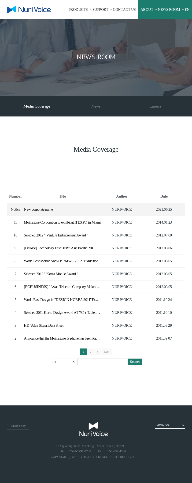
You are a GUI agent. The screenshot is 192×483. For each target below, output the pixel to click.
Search (135, 361)
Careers (155, 106)
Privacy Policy (18, 425)
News (95, 106)
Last (106, 351)
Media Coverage (36, 106)
